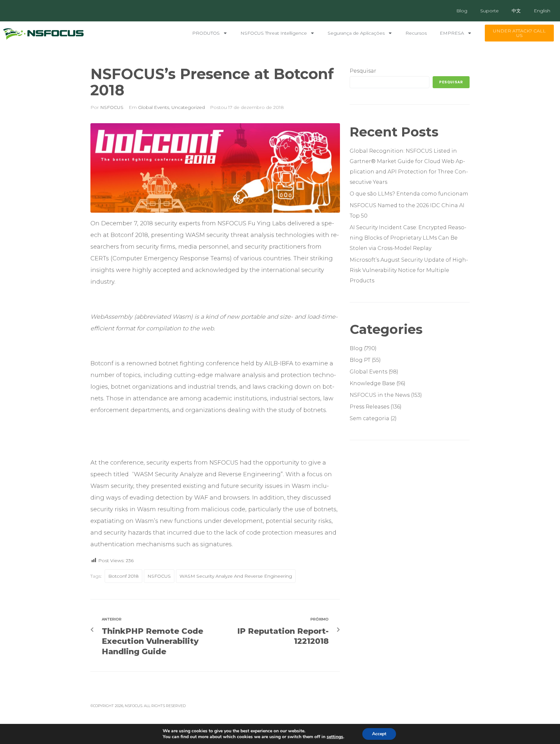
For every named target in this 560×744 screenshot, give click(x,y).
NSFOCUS (111, 107)
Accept (379, 734)
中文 (516, 11)
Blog (461, 11)
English (542, 11)
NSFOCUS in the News (380, 395)
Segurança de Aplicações (356, 33)
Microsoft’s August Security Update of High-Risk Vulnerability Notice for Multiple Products (409, 270)
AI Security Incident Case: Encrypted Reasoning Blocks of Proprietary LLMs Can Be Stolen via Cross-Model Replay (408, 237)
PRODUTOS (206, 33)
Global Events (153, 107)
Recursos (416, 33)
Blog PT (360, 360)
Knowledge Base (372, 383)
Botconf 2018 (123, 576)
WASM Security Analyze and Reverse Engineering (236, 576)
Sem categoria (369, 418)
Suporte (489, 11)
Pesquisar (363, 71)
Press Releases (369, 407)
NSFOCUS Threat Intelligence (273, 33)
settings (335, 737)
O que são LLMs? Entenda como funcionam (410, 194)
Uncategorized (188, 107)
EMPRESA (452, 33)
